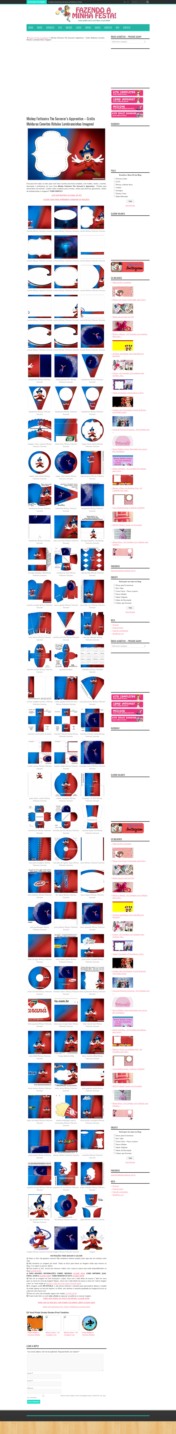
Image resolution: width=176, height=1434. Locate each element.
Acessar (115, 625)
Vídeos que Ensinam (124, 603)
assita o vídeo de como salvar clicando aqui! (63, 1283)
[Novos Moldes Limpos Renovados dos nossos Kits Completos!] (122, 466)
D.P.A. (118, 182)
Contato (126, 27)
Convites (108, 27)
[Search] (148, 2)
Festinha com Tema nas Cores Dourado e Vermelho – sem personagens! (73, 2)
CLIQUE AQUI (79, 1273)
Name (29, 1373)
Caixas (97, 27)
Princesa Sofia (121, 179)
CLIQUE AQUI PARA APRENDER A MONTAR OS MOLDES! (66, 200)
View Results (130, 205)
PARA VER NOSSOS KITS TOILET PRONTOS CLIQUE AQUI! (66, 1307)
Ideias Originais (122, 597)
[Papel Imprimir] (127, 103)
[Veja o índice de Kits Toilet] (127, 117)
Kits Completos (42, 38)
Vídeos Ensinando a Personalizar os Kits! (128, 393)
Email (29, 1381)
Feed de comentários (120, 631)
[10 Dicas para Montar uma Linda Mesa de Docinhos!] (122, 370)
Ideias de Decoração (123, 600)
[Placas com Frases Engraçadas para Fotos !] (122, 314)
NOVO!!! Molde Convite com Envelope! (127, 525)
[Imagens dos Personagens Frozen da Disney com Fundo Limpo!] (122, 427)
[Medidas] (127, 110)
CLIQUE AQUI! (35, 1271)
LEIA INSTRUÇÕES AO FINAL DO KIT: (67, 195)
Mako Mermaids (122, 196)
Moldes (69, 27)
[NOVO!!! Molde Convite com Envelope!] (122, 539)
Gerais (88, 27)
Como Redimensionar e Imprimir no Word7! (128, 508)
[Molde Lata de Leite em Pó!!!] (122, 331)
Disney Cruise (121, 194)
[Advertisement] (66, 61)
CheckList (50, 27)
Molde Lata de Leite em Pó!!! (123, 317)
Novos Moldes (121, 594)
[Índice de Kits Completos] (122, 297)
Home (31, 38)
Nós (117, 27)
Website (30, 1388)
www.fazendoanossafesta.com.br (123, 571)
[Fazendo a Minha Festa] (88, 21)
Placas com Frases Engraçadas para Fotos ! (129, 300)
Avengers (119, 191)
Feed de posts (117, 628)
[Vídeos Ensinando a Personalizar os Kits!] (122, 407)
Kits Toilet (119, 588)
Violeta (118, 188)
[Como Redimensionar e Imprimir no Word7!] (122, 522)
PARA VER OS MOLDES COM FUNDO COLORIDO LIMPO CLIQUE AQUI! (66, 1303)
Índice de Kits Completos (121, 283)
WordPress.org (118, 634)
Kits (60, 27)
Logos (78, 27)
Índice (39, 27)
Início (30, 27)
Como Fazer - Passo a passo (127, 591)
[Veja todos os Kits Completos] (127, 96)
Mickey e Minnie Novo (124, 185)
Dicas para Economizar (124, 585)
